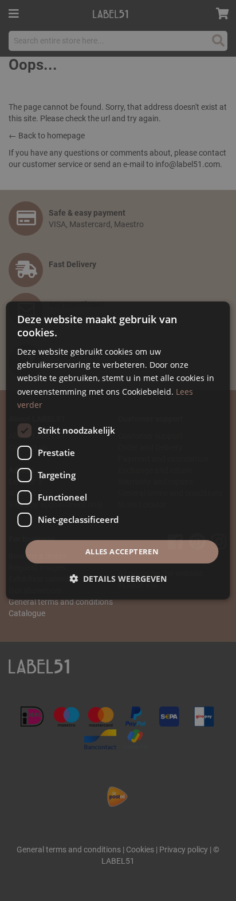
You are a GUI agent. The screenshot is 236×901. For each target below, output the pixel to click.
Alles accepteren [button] (122, 551)
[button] (118, 578)
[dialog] (118, 450)
